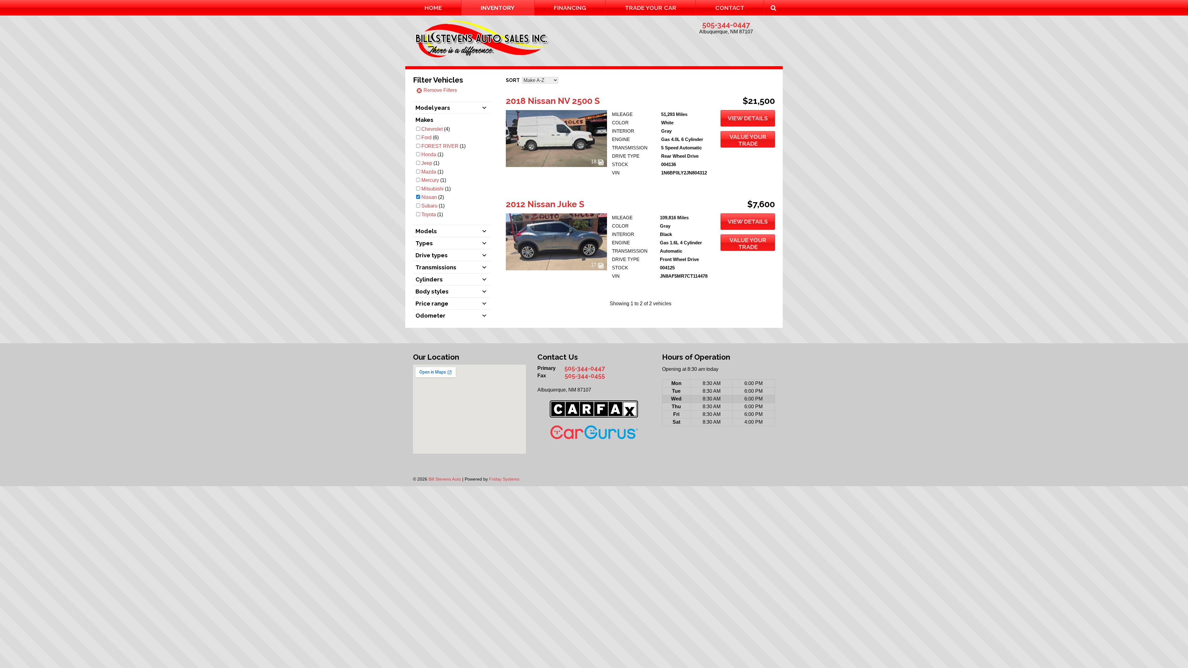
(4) (435, 129)
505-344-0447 (726, 24)
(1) (443, 146)
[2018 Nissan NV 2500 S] (556, 165)
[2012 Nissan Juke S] (556, 268)
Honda (428, 154)
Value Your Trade (748, 140)
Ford (426, 137)
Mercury (430, 180)
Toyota (428, 214)
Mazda (428, 171)
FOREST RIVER (439, 146)
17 (594, 265)
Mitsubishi (432, 188)
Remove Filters (439, 90)
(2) (432, 197)
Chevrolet (432, 129)
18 (594, 161)
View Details (748, 118)
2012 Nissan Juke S (545, 204)
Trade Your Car (650, 7)
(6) (430, 137)
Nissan (429, 197)
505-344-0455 (585, 375)
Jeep (426, 163)
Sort (513, 80)
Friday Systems (504, 479)
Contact (729, 7)
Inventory (498, 7)
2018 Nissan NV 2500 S (553, 101)
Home (433, 7)
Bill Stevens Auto (444, 479)
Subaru (429, 205)
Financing (570, 7)
